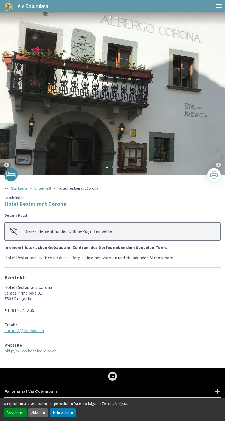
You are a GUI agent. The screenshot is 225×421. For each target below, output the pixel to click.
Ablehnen (38, 412)
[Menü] (219, 6)
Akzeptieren (15, 412)
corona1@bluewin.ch (24, 331)
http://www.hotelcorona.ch (30, 351)
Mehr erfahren (63, 412)
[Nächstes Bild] (218, 93)
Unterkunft (42, 188)
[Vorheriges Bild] (6, 93)
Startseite (19, 188)
